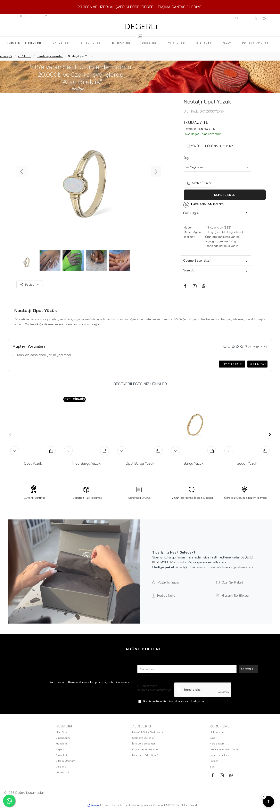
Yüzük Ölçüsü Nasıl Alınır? (212, 146)
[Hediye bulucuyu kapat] (263, 796)
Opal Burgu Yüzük (140, 463)
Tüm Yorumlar (232, 364)
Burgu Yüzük (193, 463)
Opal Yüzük (33, 463)
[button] (21, 171)
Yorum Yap (257, 364)
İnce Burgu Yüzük (86, 463)
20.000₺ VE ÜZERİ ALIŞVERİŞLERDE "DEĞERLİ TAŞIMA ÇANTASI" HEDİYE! (140, 7)
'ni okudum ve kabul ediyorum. (174, 701)
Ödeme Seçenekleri (197, 260)
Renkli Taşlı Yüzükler (50, 56)
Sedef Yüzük (247, 463)
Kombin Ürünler (201, 183)
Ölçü (187, 158)
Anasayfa (6, 56)
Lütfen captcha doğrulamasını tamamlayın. (154, 688)
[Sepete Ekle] (51, 450)
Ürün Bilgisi (191, 213)
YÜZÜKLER (24, 56)
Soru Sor (189, 270)
